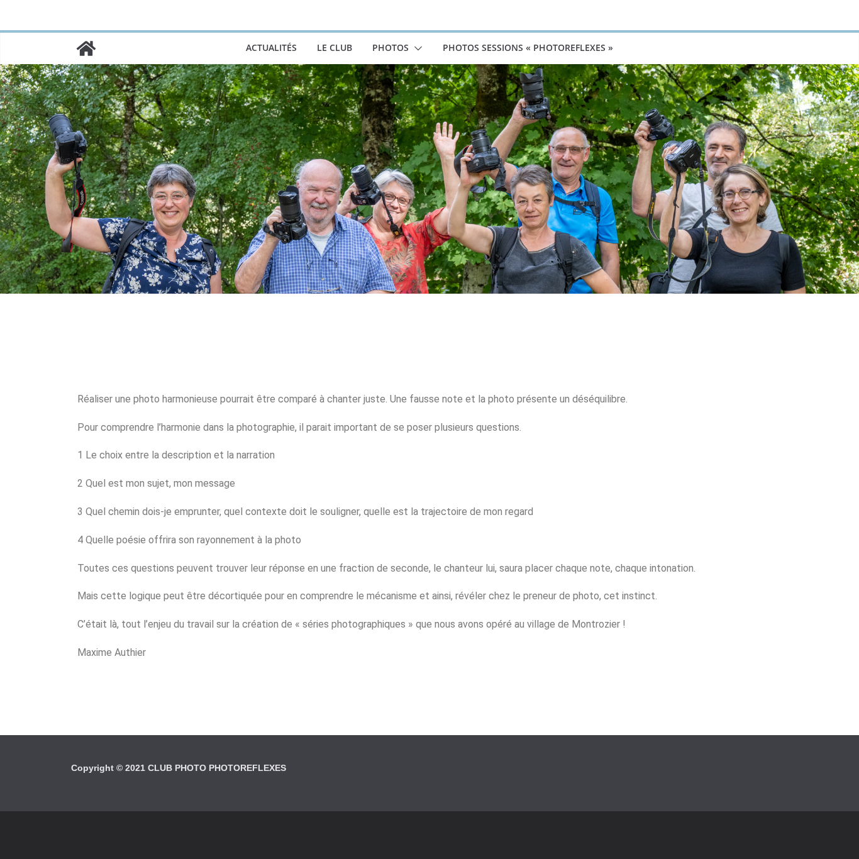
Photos (390, 47)
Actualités (271, 47)
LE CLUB (334, 47)
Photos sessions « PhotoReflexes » (528, 47)
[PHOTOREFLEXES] (86, 48)
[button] (416, 48)
